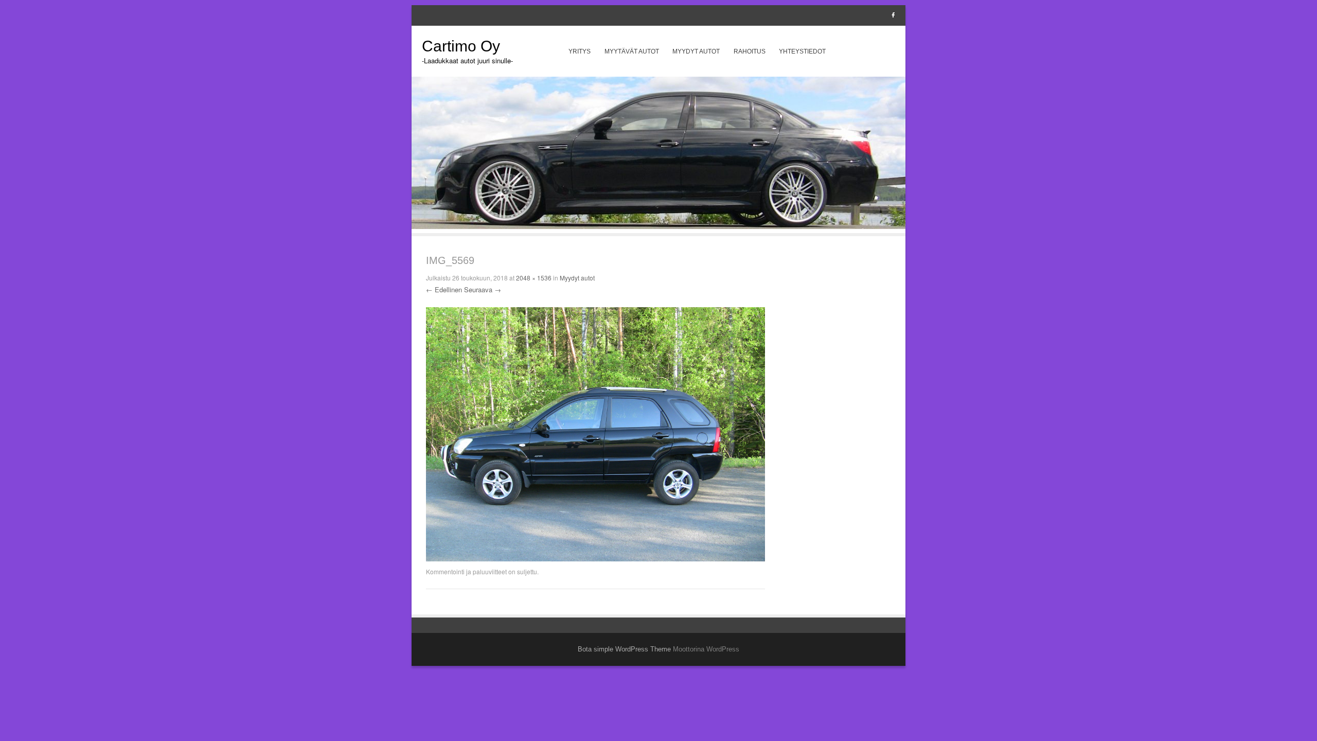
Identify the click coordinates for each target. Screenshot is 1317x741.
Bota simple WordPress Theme (624, 649)
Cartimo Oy (461, 46)
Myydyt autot (696, 51)
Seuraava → (482, 289)
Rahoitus (750, 51)
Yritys (579, 51)
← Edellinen (444, 289)
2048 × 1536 (533, 277)
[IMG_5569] (595, 559)
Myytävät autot (631, 51)
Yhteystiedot (802, 51)
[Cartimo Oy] (658, 226)
